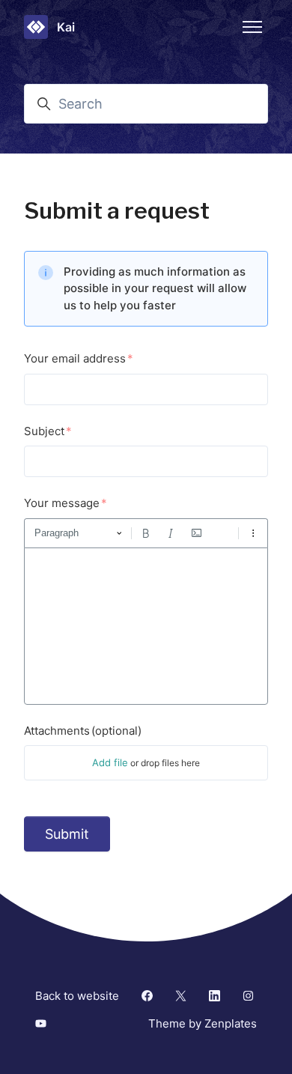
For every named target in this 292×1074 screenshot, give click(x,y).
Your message (62, 503)
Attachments (83, 730)
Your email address (75, 358)
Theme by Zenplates (202, 1023)
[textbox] (146, 626)
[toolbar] (146, 533)
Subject (44, 431)
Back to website (77, 996)
